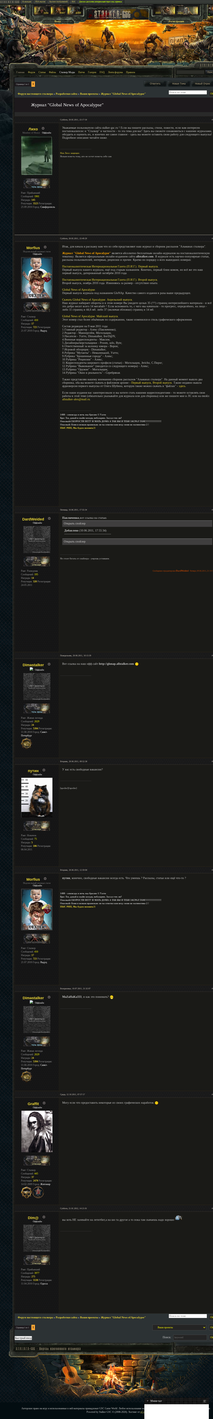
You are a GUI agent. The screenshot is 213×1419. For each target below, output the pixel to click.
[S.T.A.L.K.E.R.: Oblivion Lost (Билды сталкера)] (41, 13)
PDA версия (40, 2)
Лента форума (115, 72)
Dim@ (33, 1218)
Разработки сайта (66, 93)
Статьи (42, 72)
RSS (73, 2)
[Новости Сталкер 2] (187, 13)
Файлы (52, 72)
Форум (31, 72)
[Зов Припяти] (164, 13)
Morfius (33, 248)
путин (33, 771)
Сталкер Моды (67, 72)
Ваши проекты (89, 93)
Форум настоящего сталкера (35, 93)
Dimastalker (33, 665)
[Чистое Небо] (75, 13)
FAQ (102, 72)
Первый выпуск (141, 382)
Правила (130, 72)
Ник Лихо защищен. (70, 153)
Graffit (33, 1104)
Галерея (92, 72)
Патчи (81, 72)
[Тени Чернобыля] (58, 13)
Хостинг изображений (58, 2)
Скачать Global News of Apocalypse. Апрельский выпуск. (97, 299)
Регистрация (176, 21)
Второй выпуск (162, 382)
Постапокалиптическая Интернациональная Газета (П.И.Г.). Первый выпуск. (110, 266)
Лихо (33, 129)
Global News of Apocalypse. (79, 289)
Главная (20, 72)
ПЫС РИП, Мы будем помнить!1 (77, 428)
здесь (182, 386)
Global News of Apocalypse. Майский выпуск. (90, 316)
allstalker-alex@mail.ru (76, 399)
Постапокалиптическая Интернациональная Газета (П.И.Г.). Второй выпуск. (110, 279)
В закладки (26, 2)
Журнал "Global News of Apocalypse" (123, 93)
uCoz (143, 1411)
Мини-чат (154, 1400)
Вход (57, 21)
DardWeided (33, 519)
